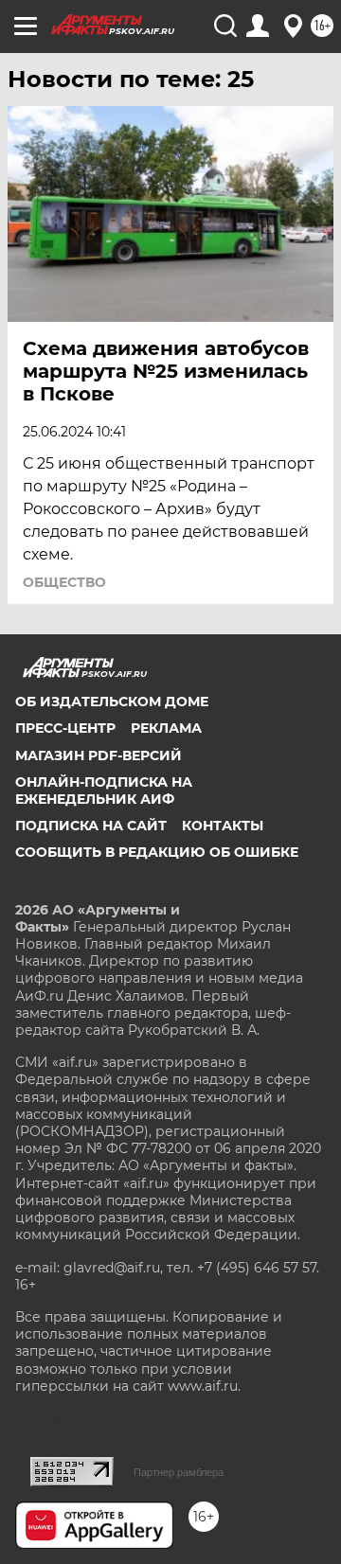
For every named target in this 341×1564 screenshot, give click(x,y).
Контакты (222, 825)
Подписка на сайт (91, 825)
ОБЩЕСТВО (64, 582)
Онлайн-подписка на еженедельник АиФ (103, 790)
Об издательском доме (111, 701)
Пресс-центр (65, 728)
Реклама (166, 728)
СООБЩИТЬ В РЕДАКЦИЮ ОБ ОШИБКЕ (156, 852)
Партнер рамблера (179, 1472)
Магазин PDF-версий (98, 755)
